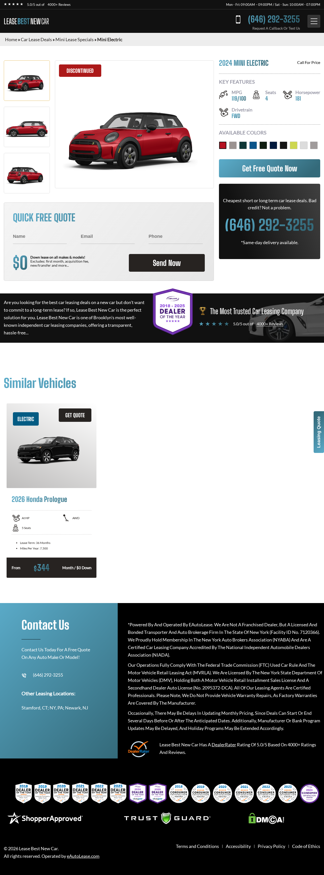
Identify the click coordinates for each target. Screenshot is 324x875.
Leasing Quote (318, 432)
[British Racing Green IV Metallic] (263, 145)
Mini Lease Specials (74, 39)
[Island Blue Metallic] (253, 145)
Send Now (167, 262)
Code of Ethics (306, 846)
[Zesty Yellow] (293, 145)
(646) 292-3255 (274, 19)
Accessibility (238, 846)
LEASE (26, 21)
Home (11, 39)
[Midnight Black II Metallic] (283, 145)
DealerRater (224, 744)
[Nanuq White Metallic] (303, 145)
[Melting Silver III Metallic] (313, 145)
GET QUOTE (75, 415)
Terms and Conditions (197, 846)
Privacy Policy (271, 846)
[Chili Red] (222, 145)
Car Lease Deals (36, 39)
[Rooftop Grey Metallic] (232, 145)
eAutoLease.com (83, 856)
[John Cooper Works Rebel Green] (243, 145)
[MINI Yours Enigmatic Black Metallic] (273, 145)
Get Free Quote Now (269, 168)
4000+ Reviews (59, 5)
